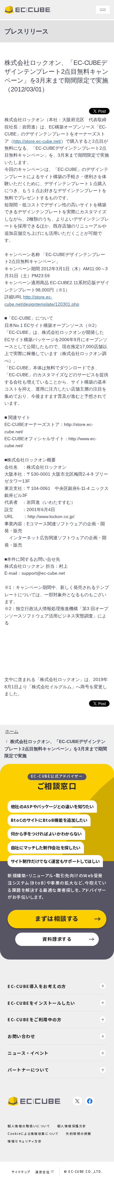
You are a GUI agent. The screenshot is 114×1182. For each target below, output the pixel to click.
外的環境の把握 (79, 1133)
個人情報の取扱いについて (29, 1126)
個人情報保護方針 (71, 1126)
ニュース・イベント (28, 1053)
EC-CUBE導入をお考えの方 (37, 986)
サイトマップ (21, 1172)
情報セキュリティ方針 (25, 1141)
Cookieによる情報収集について (33, 1133)
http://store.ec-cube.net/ (37, 141)
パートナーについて (28, 1069)
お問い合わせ (21, 1036)
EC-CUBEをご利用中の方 (34, 1019)
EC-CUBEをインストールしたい (41, 1003)
